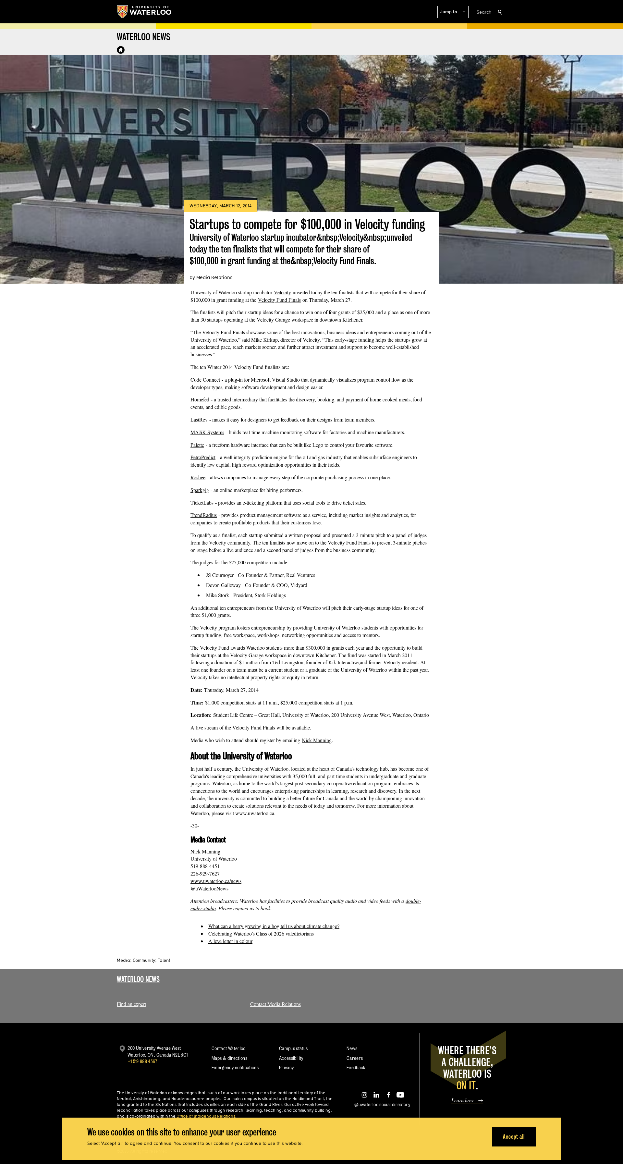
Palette (197, 444)
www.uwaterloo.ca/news (215, 880)
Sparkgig (199, 489)
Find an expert (131, 1003)
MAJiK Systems (207, 432)
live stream (207, 727)
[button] (453, 12)
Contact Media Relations (275, 1003)
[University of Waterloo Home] (144, 11)
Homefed (199, 399)
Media (123, 960)
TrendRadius (203, 514)
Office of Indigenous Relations (206, 1116)
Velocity (282, 292)
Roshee (197, 477)
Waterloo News (138, 979)
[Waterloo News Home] (121, 50)
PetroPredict (202, 457)
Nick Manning (317, 740)
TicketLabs (202, 502)
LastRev (199, 419)
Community (144, 960)
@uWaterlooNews (209, 888)
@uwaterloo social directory (382, 1104)
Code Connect (205, 379)
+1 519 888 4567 (142, 1061)
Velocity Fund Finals (279, 299)
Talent (164, 960)
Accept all (514, 1136)
